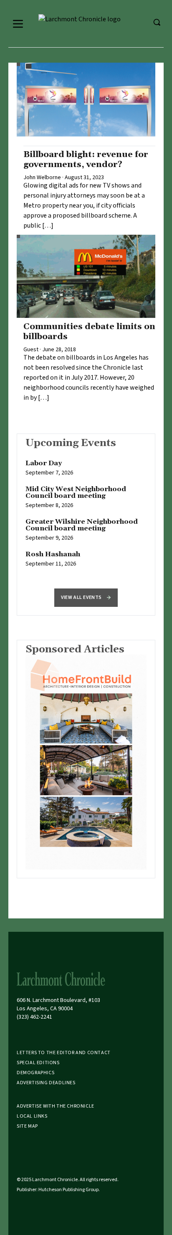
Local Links (32, 1116)
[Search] (156, 22)
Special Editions (38, 1062)
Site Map (27, 1126)
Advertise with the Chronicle (55, 1106)
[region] (86, 518)
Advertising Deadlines (46, 1082)
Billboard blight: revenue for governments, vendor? (85, 159)
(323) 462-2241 (34, 1017)
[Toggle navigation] (18, 23)
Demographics (35, 1072)
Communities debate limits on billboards (89, 331)
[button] (86, 597)
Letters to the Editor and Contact (64, 1052)
